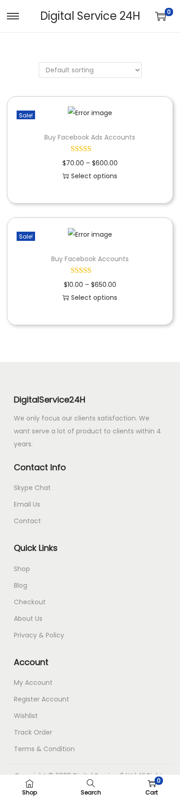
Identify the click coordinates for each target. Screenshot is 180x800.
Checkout (30, 602)
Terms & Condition (44, 748)
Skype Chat (32, 487)
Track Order (33, 732)
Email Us (27, 504)
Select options (94, 176)
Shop (22, 568)
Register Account (41, 699)
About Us (28, 618)
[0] (160, 16)
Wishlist (26, 715)
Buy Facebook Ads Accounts (89, 137)
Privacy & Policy (39, 635)
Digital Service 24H (90, 15)
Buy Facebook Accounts (90, 258)
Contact (27, 521)
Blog (20, 585)
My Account (33, 682)
